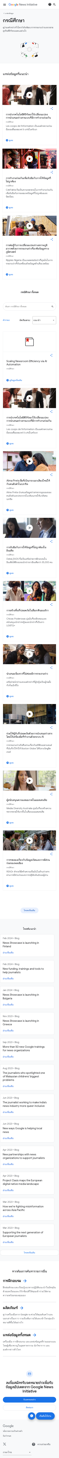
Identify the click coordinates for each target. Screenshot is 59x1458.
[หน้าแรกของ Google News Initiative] (23, 4)
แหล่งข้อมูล (9, 13)
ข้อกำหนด (7, 1436)
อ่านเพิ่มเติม (8, 952)
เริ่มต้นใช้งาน (45, 1416)
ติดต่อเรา (29, 1407)
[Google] (8, 1426)
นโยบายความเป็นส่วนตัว (12, 1431)
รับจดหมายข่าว (29, 1399)
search (54, 4)
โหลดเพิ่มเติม (29, 910)
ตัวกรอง (6, 320)
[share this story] (52, 108)
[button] (44, 320)
